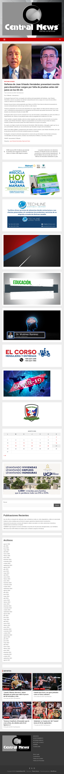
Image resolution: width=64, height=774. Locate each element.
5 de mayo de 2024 (8, 698)
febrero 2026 (7, 555)
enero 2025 (6, 581)
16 (56, 443)
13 (32, 443)
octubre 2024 (7, 586)
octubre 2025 (7, 563)
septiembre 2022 (8, 635)
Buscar (5, 502)
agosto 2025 (7, 567)
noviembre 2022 (8, 631)
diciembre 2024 (7, 582)
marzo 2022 (7, 646)
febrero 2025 (7, 579)
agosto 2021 (7, 660)
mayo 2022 (6, 642)
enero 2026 (6, 557)
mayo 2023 (6, 619)
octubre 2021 (7, 656)
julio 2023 (6, 615)
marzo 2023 (7, 623)
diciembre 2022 (7, 629)
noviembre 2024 (8, 584)
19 (24, 446)
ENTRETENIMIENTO (38, 738)
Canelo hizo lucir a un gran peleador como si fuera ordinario (46, 693)
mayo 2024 (6, 596)
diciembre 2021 (7, 652)
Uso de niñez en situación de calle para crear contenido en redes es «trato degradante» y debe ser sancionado (32, 519)
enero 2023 (6, 627)
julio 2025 (6, 569)
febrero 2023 (7, 625)
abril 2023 (6, 621)
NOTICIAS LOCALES (9, 81)
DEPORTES (7, 671)
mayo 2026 (6, 550)
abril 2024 (6, 598)
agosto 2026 (7, 544)
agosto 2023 (7, 613)
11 (15, 443)
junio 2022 (6, 640)
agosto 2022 (7, 637)
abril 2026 (6, 552)
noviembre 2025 (8, 561)
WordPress (53, 771)
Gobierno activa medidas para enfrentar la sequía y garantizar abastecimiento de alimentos (27, 521)
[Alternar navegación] (4, 39)
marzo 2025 (7, 577)
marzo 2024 (7, 600)
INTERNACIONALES (38, 740)
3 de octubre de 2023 (39, 696)
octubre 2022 (7, 633)
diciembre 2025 (7, 559)
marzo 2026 (7, 553)
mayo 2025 (6, 573)
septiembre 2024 (8, 588)
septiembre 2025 (8, 565)
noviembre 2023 (8, 608)
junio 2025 (6, 571)
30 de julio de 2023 (8, 727)
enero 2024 (6, 604)
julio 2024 (6, 592)
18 (15, 446)
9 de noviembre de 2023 (10, 92)
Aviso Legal (36, 754)
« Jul (5, 455)
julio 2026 (6, 546)
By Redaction (20, 92)
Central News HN (20, 771)
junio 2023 (6, 617)
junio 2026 (6, 548)
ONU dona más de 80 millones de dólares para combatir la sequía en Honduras (24, 528)
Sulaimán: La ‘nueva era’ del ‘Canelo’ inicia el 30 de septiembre (46, 722)
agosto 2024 (7, 590)
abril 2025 (6, 575)
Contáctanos (36, 756)
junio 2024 (6, 594)
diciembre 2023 (7, 606)
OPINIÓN (42, 688)
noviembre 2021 (8, 654)
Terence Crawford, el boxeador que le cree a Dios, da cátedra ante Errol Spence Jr (16, 723)
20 (32, 446)
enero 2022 (6, 650)
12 (24, 443)
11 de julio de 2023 (38, 725)
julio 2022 (6, 639)
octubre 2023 (7, 610)
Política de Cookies (38, 758)
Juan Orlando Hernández (15, 141)
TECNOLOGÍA (36, 746)
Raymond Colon (26, 141)
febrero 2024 (7, 602)
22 (48, 446)
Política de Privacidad (38, 760)
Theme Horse (35, 771)
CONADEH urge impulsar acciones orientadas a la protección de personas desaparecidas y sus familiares (31, 526)
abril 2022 (6, 644)
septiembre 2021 (8, 658)
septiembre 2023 (8, 611)
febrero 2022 (7, 648)
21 (40, 446)
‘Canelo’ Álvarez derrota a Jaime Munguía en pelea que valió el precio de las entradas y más (16, 694)
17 (7, 446)
